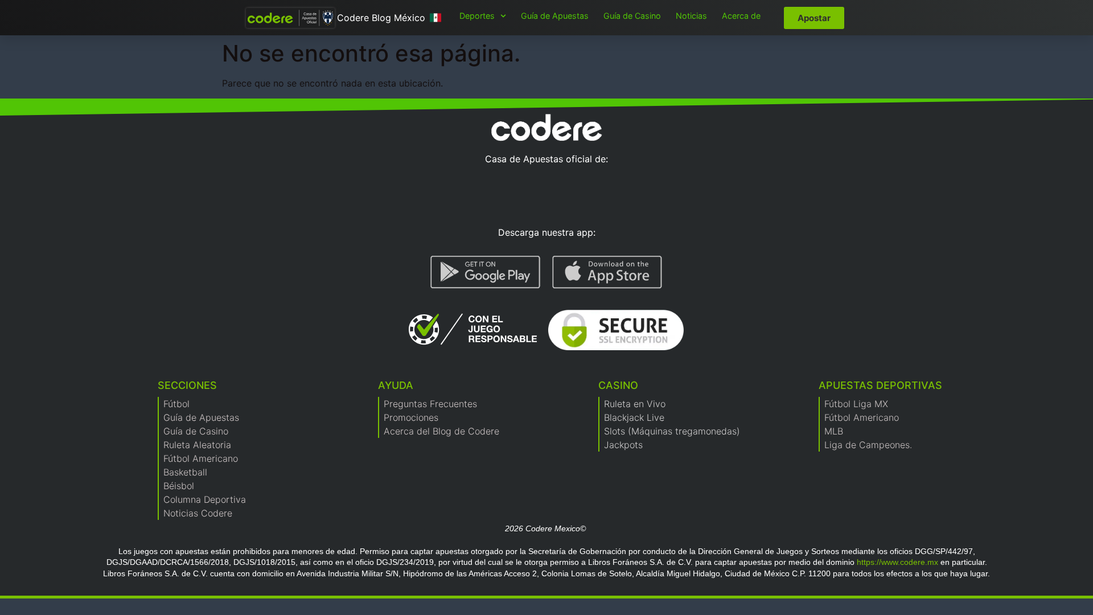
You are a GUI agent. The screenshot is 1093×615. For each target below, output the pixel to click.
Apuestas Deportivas (880, 385)
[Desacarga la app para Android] (485, 272)
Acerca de (741, 15)
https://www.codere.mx (897, 562)
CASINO (618, 385)
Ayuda (395, 385)
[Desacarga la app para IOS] (607, 272)
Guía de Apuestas (555, 15)
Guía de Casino (632, 15)
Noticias (691, 15)
